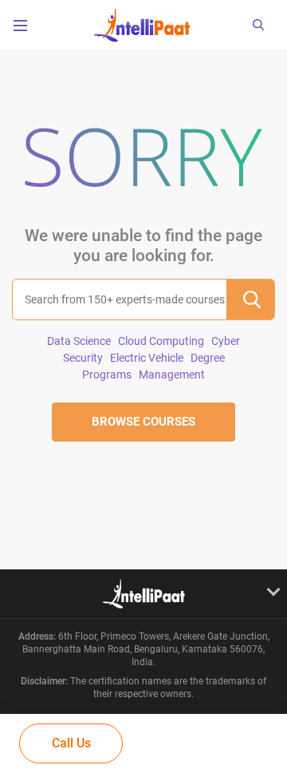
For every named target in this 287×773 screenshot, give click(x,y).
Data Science (79, 341)
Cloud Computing (161, 341)
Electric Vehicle (146, 357)
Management (172, 374)
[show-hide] (143, 593)
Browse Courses (143, 421)
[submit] (250, 299)
